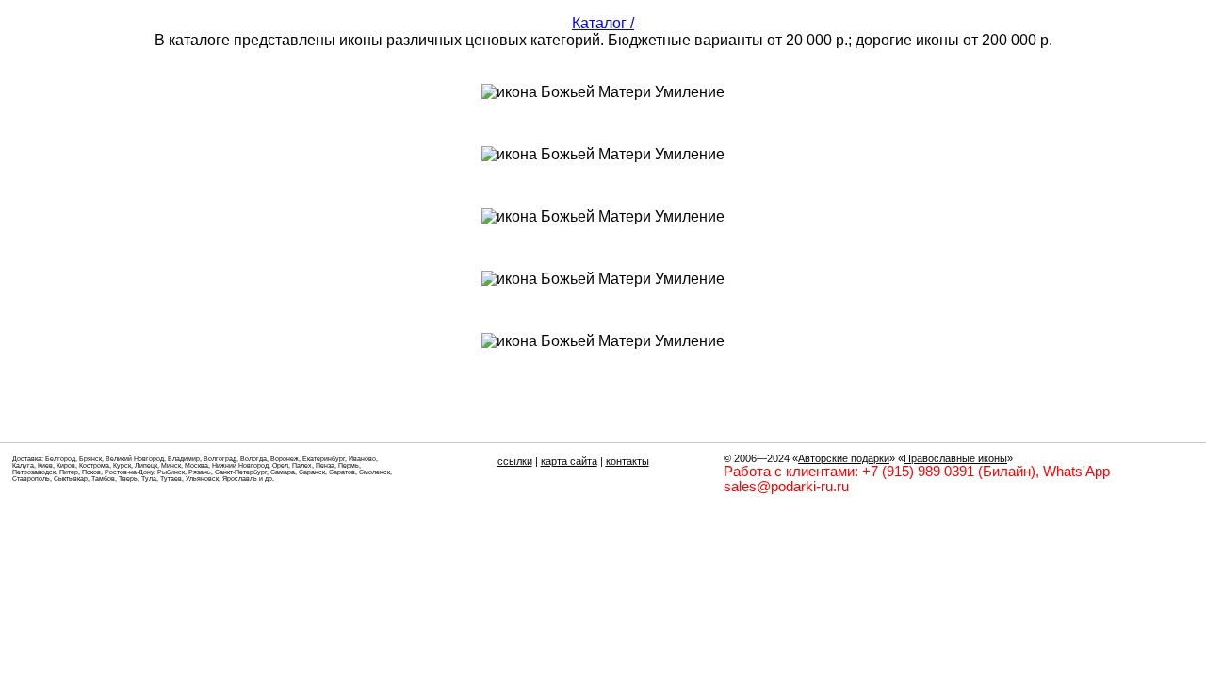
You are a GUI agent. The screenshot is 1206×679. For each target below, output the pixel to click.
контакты (627, 461)
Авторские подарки (843, 458)
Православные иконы (955, 458)
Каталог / (603, 23)
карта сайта (569, 461)
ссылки (514, 461)
